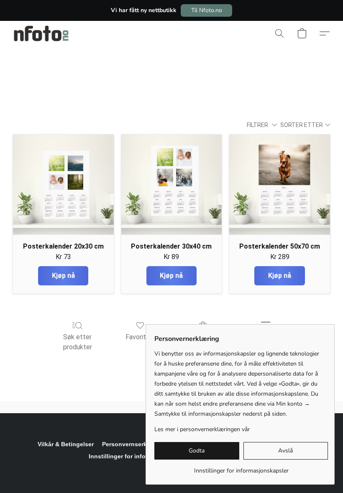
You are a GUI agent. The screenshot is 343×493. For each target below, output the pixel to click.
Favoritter (140, 337)
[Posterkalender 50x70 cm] (279, 185)
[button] (206, 10)
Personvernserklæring (133, 444)
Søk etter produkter (77, 342)
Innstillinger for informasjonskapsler (141, 456)
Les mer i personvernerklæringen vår (202, 429)
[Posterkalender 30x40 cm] (171, 185)
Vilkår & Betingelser (66, 444)
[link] (241, 468)
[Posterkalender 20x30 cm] (63, 185)
